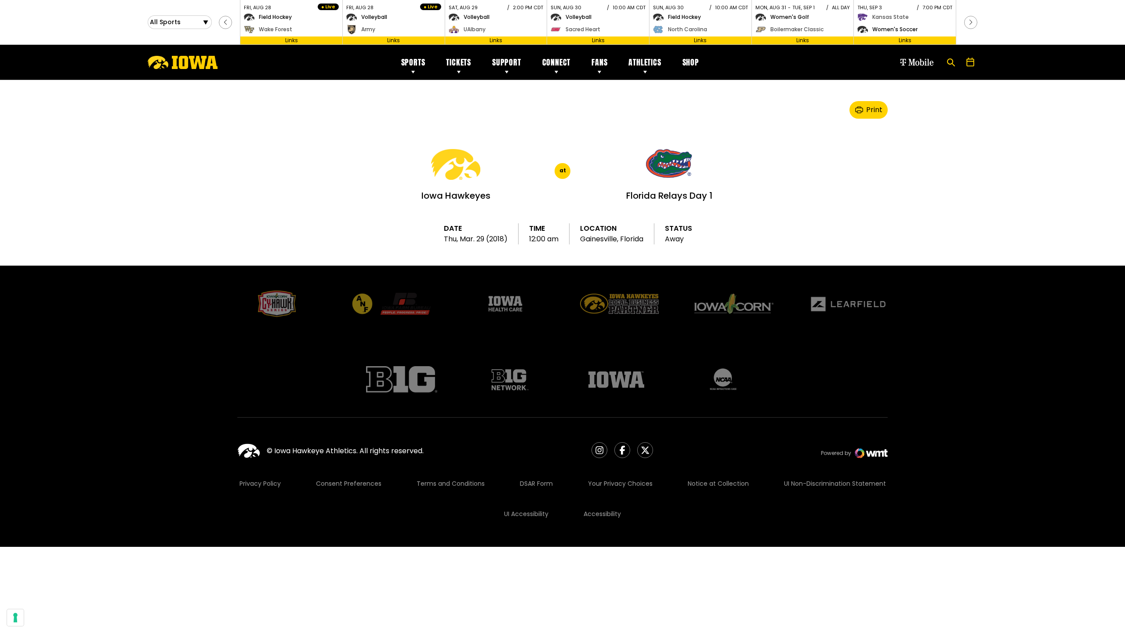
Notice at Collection (718, 483)
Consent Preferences (348, 483)
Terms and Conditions (451, 483)
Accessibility (602, 513)
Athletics (644, 62)
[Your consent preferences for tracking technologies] (15, 617)
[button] (225, 22)
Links (291, 40)
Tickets (458, 62)
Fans (599, 62)
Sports (413, 62)
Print (874, 110)
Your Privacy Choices (620, 483)
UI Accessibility (526, 513)
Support (506, 62)
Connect (556, 62)
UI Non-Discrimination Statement (835, 483)
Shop (690, 62)
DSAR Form (536, 483)
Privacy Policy (260, 483)
